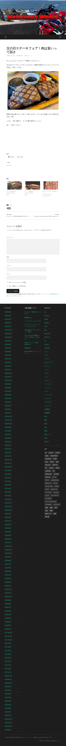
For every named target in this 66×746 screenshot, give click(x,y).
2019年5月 (8, 571)
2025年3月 (8, 319)
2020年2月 (8, 539)
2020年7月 (8, 521)
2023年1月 (8, 413)
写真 (45, 416)
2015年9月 (8, 730)
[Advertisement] (33, 140)
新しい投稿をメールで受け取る (17, 286)
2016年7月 (8, 694)
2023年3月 (8, 405)
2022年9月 (8, 427)
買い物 (46, 441)
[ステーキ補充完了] (15, 185)
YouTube (47, 348)
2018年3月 (8, 622)
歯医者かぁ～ (28, 317)
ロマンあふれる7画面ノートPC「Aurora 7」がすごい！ (32, 337)
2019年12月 (8, 546)
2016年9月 (8, 686)
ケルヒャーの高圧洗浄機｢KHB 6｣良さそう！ (18, 215)
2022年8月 (8, 431)
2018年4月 (8, 618)
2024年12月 (8, 330)
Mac (45, 330)
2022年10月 (8, 423)
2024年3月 (8, 362)
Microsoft (47, 333)
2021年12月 (8, 459)
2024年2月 (8, 366)
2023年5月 (8, 398)
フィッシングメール (50, 501)
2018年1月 (8, 629)
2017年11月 (8, 636)
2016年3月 (8, 708)
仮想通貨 (47, 413)
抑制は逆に (27, 348)
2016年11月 (8, 679)
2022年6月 (8, 438)
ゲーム (46, 369)
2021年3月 (8, 492)
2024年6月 (8, 351)
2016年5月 (8, 701)
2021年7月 (8, 477)
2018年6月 (8, 611)
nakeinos (20, 55)
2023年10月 (8, 380)
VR (53, 471)
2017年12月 (8, 632)
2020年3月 (8, 535)
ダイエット (47, 380)
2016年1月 (8, 715)
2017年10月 (8, 640)
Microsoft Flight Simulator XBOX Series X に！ (46, 215)
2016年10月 (8, 683)
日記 (11, 204)
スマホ (46, 373)
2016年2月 (8, 712)
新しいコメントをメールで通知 (17, 282)
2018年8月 (8, 604)
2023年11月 (8, 377)
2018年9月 (8, 600)
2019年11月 (8, 550)
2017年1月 (8, 672)
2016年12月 (8, 676)
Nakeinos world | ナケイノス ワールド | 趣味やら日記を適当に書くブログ (30, 737)
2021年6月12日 (11, 55)
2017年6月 (8, 654)
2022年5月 (8, 441)
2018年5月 (8, 614)
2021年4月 (8, 488)
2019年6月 (8, 568)
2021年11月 (8, 463)
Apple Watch (54, 455)
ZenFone (47, 477)
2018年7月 (8, 607)
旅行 (45, 423)
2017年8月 (8, 647)
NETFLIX (47, 337)
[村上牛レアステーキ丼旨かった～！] (51, 185)
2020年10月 (8, 510)
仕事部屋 (47, 409)
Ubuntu (46, 344)
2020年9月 (8, 514)
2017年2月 (8, 668)
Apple (46, 319)
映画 (45, 431)
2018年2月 (8, 625)
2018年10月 (8, 596)
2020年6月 (8, 524)
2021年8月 (8, 474)
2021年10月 (8, 467)
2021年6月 (8, 481)
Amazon (46, 315)
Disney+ (46, 323)
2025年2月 (8, 323)
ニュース (47, 387)
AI (45, 312)
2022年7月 (8, 434)
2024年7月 (8, 348)
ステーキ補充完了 (11, 191)
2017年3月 (8, 665)
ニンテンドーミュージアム (32, 321)
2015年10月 (8, 726)
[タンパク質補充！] (33, 185)
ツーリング (47, 384)
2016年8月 (8, 690)
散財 (45, 420)
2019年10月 (8, 553)
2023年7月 (8, 391)
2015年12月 (8, 719)
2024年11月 (8, 333)
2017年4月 (8, 661)
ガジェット (47, 366)
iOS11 (55, 458)
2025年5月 (8, 312)
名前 (8, 257)
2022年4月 (8, 445)
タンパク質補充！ (29, 191)
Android (57, 452)
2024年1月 (8, 369)
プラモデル (47, 402)
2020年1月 (8, 542)
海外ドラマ (47, 434)
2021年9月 (8, 470)
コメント (10, 237)
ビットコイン (48, 395)
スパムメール (49, 486)
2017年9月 (8, 643)
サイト (8, 274)
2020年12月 (8, 503)
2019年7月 (8, 564)
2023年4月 (8, 402)
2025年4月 (8, 315)
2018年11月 (8, 593)
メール (8, 265)
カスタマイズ (48, 362)
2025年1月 (8, 326)
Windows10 (48, 474)
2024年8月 (8, 344)
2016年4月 (8, 704)
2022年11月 (8, 420)
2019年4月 (8, 575)
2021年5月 (8, 485)
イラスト (47, 359)
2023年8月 (8, 387)
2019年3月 (8, 578)
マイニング (47, 405)
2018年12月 (8, 589)
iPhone (52, 462)
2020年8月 (8, 517)
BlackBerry (48, 458)
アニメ (46, 351)
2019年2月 (8, 582)
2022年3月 (8, 449)
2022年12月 (8, 416)
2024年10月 (8, 337)
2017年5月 (8, 658)
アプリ (46, 355)
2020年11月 (8, 506)
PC (45, 341)
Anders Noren (51, 741)
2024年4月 (8, 359)
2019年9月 (8, 557)
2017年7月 (8, 650)
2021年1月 (8, 499)
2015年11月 (8, 722)
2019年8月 (8, 560)
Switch (57, 468)
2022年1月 (8, 456)
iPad (45, 326)
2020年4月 (8, 532)
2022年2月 (8, 452)
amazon (51, 452)
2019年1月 (8, 586)
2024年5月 (8, 355)
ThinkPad (47, 471)
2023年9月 (8, 384)
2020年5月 (8, 528)
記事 (45, 438)
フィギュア (47, 398)
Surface (51, 468)
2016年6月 (8, 697)
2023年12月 (8, 373)
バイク (46, 391)
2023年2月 (8, 409)
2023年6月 (8, 395)
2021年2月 (8, 496)
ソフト (46, 377)
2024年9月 (8, 341)
